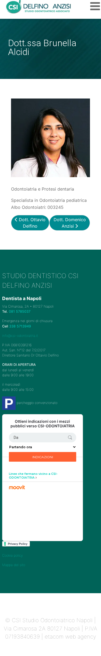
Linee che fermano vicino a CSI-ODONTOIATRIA (33, 475)
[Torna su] (91, 646)
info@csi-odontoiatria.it (20, 336)
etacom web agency (70, 636)
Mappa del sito (13, 565)
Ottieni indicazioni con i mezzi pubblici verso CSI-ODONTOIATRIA (43, 423)
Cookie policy (12, 555)
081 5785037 (19, 311)
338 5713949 (20, 326)
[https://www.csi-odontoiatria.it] (39, 7)
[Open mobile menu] (95, 6)
